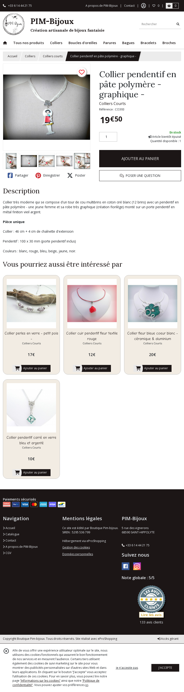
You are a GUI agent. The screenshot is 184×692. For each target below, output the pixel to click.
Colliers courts (53, 56)
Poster (79, 175)
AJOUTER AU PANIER (140, 158)
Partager (21, 175)
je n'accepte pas (127, 668)
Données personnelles (77, 554)
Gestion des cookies (76, 547)
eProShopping (107, 639)
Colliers (30, 56)
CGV (8, 553)
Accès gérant (169, 639)
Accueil (12, 56)
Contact (129, 6)
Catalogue (12, 534)
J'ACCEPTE (165, 668)
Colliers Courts (112, 103)
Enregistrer (51, 175)
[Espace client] (143, 5)
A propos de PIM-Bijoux (21, 547)
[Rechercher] (178, 24)
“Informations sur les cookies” (40, 681)
